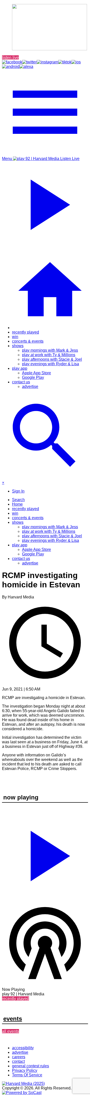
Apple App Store (36, 373)
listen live (10, 57)
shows (18, 346)
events (12, 1018)
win (15, 337)
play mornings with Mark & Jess (50, 350)
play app (19, 368)
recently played (25, 332)
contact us (21, 382)
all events (10, 1031)
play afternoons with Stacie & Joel (52, 359)
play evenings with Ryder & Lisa (50, 364)
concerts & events (28, 341)
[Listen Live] (45, 854)
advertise (30, 386)
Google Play (33, 377)
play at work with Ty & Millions (48, 355)
